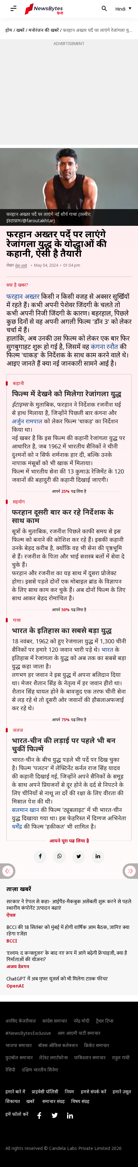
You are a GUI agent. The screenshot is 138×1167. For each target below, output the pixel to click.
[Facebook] (40, 856)
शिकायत (12, 1101)
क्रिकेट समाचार (96, 1045)
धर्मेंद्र (17, 826)
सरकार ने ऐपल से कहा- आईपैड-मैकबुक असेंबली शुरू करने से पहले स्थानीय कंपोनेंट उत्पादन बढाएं (68, 905)
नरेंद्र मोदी (81, 1021)
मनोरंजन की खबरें (44, 30)
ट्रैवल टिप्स (104, 1021)
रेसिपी (10, 1070)
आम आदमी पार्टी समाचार (78, 1033)
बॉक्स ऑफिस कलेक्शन (58, 1045)
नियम (69, 1092)
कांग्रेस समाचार (54, 1021)
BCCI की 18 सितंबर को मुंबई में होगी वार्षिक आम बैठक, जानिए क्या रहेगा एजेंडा (67, 930)
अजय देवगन (17, 966)
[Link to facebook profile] (39, 1115)
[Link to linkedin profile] (70, 1115)
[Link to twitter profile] (54, 1115)
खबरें (20, 30)
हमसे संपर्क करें (93, 1092)
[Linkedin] (97, 856)
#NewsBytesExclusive (28, 1033)
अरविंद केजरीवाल (20, 1021)
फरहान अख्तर (22, 296)
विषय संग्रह (80, 1101)
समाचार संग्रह (53, 1101)
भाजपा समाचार (18, 1045)
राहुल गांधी (121, 1057)
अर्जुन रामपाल (27, 421)
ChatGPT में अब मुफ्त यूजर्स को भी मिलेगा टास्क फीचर (57, 979)
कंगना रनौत (104, 346)
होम (8, 30)
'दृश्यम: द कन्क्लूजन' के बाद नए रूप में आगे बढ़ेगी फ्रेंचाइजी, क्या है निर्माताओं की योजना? (66, 956)
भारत (107, 649)
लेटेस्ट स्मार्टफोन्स (53, 1057)
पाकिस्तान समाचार (90, 1057)
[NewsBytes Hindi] (44, 9)
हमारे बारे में (15, 1092)
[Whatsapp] (59, 856)
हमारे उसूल (122, 1092)
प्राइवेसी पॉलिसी (45, 1092)
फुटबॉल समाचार (19, 1057)
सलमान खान (25, 809)
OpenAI (15, 986)
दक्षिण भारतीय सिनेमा (40, 1070)
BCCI (11, 941)
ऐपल (11, 915)
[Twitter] (78, 856)
